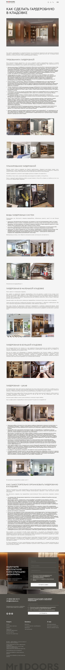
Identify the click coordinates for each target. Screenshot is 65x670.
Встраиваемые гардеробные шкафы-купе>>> (17, 479)
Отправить (43, 613)
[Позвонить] (53, 2)
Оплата (8, 627)
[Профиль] (51, 2)
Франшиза (27, 627)
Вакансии (27, 624)
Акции (7, 624)
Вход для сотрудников (52, 625)
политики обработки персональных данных (41, 577)
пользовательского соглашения (47, 607)
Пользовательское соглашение (14, 650)
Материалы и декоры (11, 625)
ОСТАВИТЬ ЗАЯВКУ (43, 584)
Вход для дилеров (51, 624)
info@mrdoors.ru (12, 601)
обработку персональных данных (46, 609)
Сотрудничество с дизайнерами (32, 625)
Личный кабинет (10, 632)
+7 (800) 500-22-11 (13, 599)
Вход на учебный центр (53, 627)
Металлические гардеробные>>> (14, 283)
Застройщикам (28, 629)
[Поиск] (48, 2)
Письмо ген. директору (12, 633)
